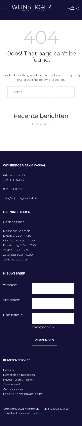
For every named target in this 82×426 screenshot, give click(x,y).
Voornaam (10, 285)
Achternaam (11, 300)
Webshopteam (13, 389)
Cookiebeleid (12, 384)
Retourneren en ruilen (18, 379)
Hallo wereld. (41, 124)
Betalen (8, 370)
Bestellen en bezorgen (19, 375)
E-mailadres (11, 315)
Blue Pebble (35, 413)
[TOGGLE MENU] (5, 6)
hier (13, 394)
